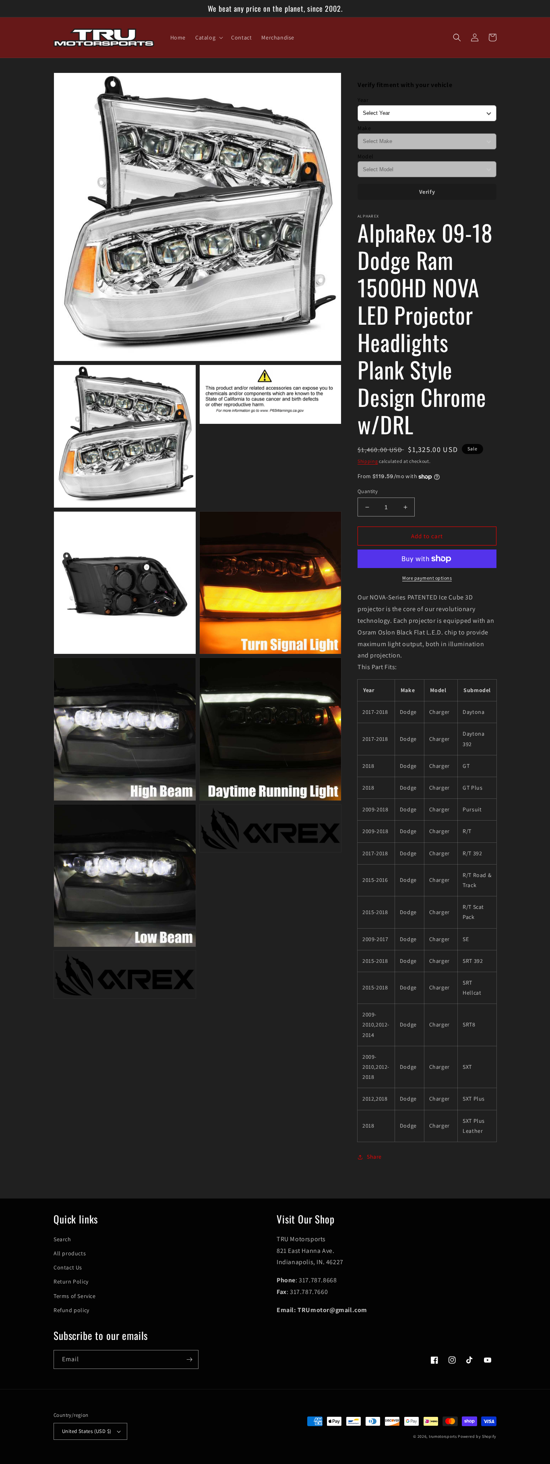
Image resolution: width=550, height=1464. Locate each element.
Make (364, 128)
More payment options (427, 578)
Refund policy (71, 1310)
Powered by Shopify (477, 1436)
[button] (208, 37)
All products (70, 1253)
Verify (427, 191)
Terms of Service (75, 1296)
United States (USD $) (86, 1431)
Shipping (368, 461)
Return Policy (71, 1281)
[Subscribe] (189, 1359)
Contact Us (68, 1267)
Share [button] (374, 1156)
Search (62, 1239)
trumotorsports (443, 1436)
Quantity (368, 491)
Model (366, 156)
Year (363, 100)
